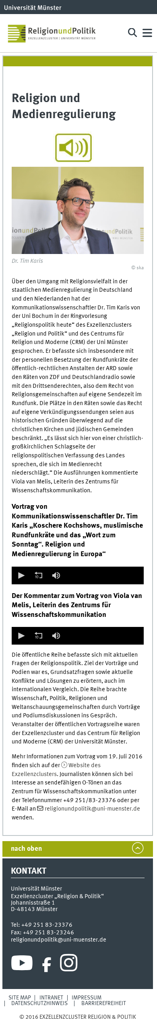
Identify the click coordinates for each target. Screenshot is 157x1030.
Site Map (19, 998)
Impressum (86, 998)
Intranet (51, 998)
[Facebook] (47, 965)
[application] (77, 575)
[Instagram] (68, 965)
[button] (20, 575)
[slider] (103, 575)
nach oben (26, 849)
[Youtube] (22, 965)
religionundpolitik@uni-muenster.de (92, 809)
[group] (56, 575)
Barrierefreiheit (103, 1003)
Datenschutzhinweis (39, 1003)
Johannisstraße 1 (33, 903)
